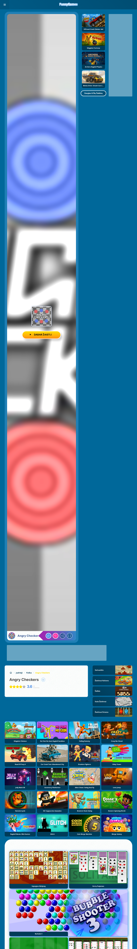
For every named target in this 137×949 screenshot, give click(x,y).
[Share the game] (63, 636)
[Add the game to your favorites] (43, 680)
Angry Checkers (42, 672)
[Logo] (68, 4)
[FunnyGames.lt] (10, 672)
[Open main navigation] (4, 4)
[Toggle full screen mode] (70, 636)
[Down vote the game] (55, 636)
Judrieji (19, 672)
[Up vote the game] (49, 636)
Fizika (29, 672)
